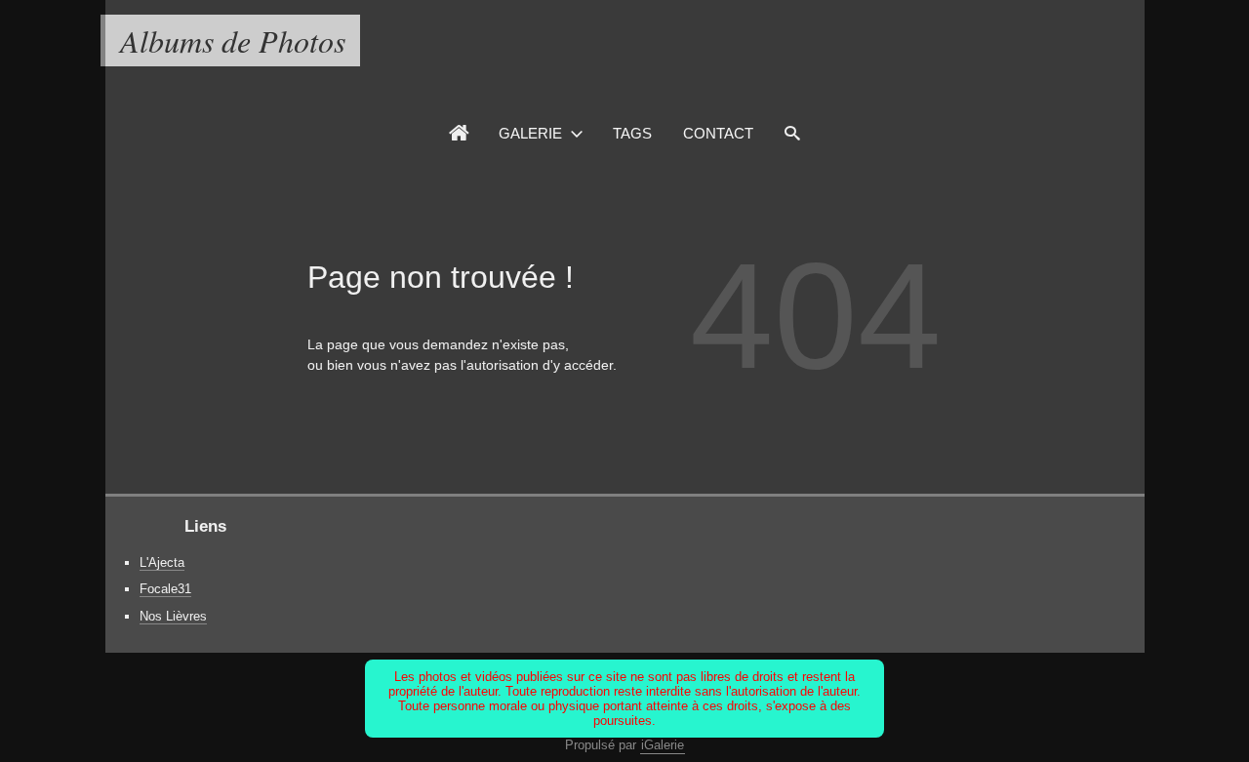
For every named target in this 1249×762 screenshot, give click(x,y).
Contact (718, 133)
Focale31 (165, 589)
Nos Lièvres (173, 616)
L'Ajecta (162, 562)
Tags (632, 133)
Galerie (530, 133)
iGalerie (662, 745)
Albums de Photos (232, 40)
